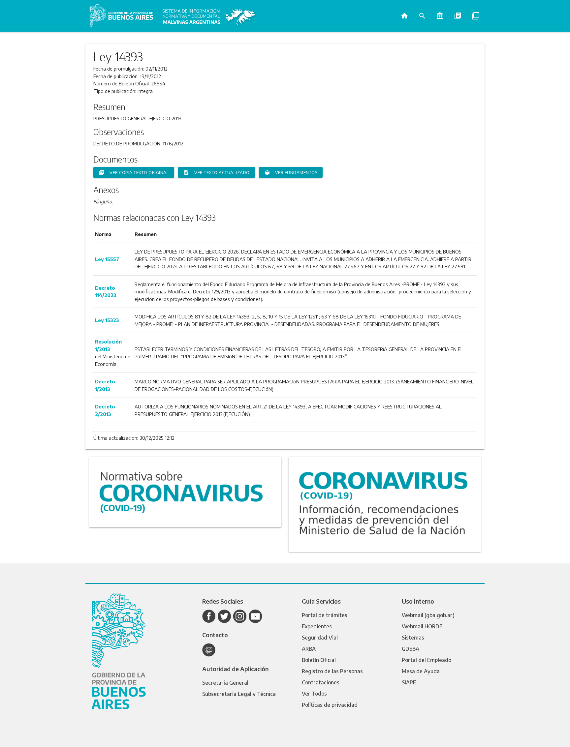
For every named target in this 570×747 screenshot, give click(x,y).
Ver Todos (314, 693)
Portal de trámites (324, 615)
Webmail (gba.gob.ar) (428, 615)
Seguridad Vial (320, 637)
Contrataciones (320, 682)
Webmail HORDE (422, 626)
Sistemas (413, 637)
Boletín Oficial (319, 660)
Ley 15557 (107, 259)
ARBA (309, 648)
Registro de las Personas (332, 671)
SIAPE (409, 682)
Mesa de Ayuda (421, 671)
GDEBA (410, 648)
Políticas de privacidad (330, 705)
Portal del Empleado (426, 660)
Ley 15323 (107, 320)
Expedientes (317, 626)
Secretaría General (225, 682)
